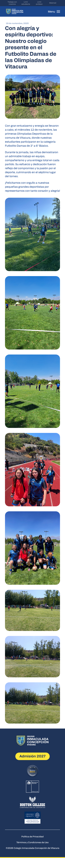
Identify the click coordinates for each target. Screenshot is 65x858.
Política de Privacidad (33, 836)
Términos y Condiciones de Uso (32, 842)
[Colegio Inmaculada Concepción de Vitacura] (14, 11)
